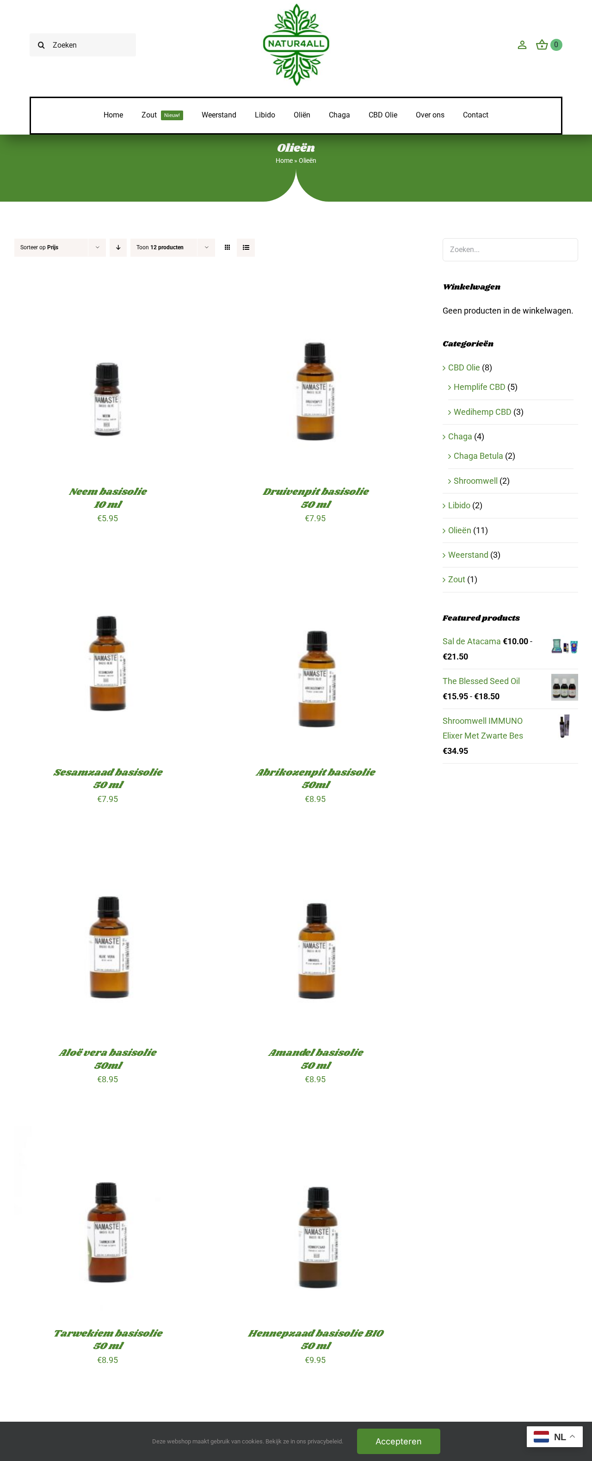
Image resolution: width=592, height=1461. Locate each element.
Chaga (460, 436)
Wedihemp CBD (483, 412)
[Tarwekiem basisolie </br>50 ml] (107, 1133)
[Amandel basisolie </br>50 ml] (315, 853)
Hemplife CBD (480, 387)
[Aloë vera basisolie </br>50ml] (107, 853)
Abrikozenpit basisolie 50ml (315, 778)
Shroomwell (476, 481)
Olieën (459, 530)
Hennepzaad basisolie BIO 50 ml (315, 1339)
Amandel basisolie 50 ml (315, 1059)
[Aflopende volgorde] (118, 247)
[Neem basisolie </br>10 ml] (107, 292)
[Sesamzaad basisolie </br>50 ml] (107, 572)
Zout (456, 579)
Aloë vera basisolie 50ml (107, 1059)
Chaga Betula (478, 456)
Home (284, 160)
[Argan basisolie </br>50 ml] (315, 1414)
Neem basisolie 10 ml (107, 498)
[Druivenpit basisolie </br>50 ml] (315, 292)
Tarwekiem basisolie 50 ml (107, 1339)
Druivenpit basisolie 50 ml (315, 498)
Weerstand (468, 555)
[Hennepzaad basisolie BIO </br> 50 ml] (315, 1133)
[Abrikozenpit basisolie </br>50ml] (315, 572)
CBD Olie (464, 367)
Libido (459, 505)
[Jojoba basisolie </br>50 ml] (107, 1414)
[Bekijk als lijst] (246, 248)
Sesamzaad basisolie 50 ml (107, 778)
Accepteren (399, 1441)
